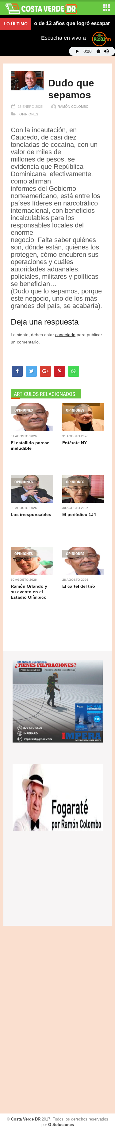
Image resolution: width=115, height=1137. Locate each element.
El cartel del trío (78, 586)
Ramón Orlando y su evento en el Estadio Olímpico (29, 592)
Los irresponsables (31, 514)
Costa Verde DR (25, 1119)
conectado (65, 334)
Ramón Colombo (73, 106)
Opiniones (28, 114)
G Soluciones (61, 1124)
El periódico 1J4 (79, 514)
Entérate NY (74, 442)
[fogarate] (57, 796)
